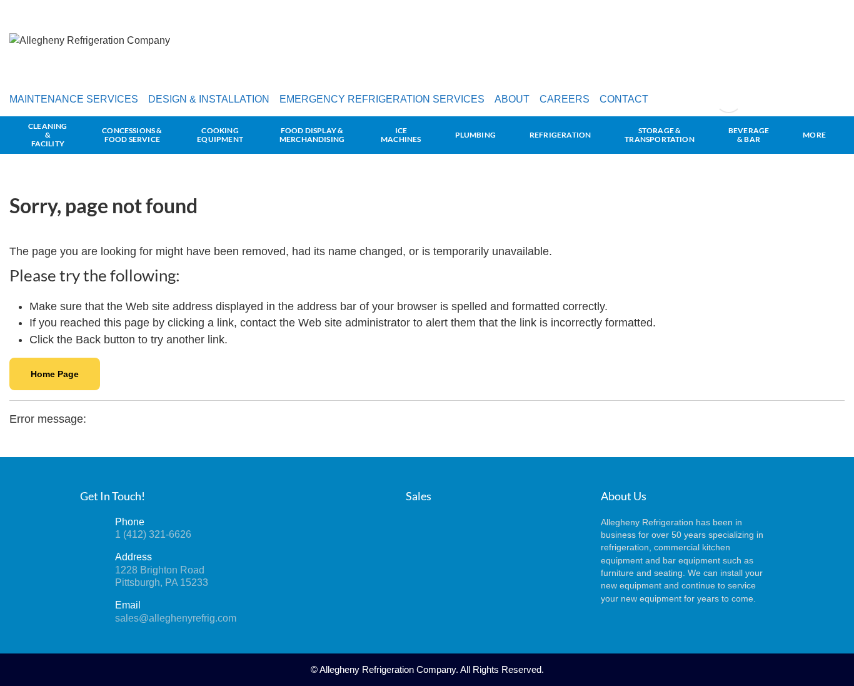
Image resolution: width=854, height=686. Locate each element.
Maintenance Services (73, 99)
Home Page (55, 374)
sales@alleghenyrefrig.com (175, 618)
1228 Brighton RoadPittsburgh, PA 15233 (161, 576)
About (512, 99)
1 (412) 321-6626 (153, 534)
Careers (565, 99)
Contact (624, 99)
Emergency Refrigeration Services (382, 99)
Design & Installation (208, 99)
